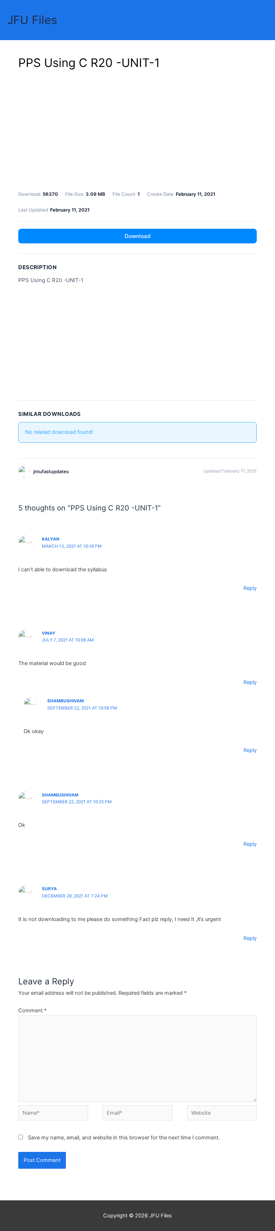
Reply (250, 588)
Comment (32, 1010)
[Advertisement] (137, 129)
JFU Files (32, 20)
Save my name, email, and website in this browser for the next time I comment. (124, 1137)
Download (137, 236)
